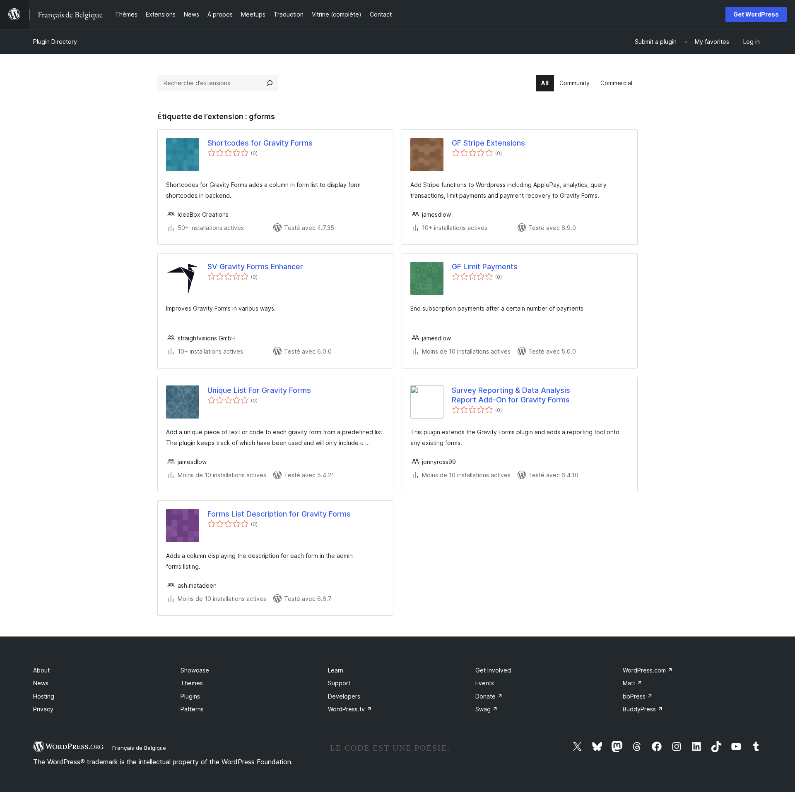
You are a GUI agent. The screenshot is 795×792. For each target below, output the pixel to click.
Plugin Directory (55, 41)
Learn (335, 670)
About (41, 670)
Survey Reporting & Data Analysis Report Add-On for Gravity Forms (511, 395)
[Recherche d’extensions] (269, 83)
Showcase (195, 670)
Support (339, 683)
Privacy (43, 709)
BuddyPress (643, 709)
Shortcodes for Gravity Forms (260, 143)
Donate (489, 696)
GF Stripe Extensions (488, 143)
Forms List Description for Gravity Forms (279, 514)
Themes (192, 683)
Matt (632, 683)
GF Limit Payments (485, 266)
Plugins (190, 696)
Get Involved (493, 670)
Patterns (192, 709)
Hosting (43, 696)
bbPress (638, 696)
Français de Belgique (139, 747)
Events (484, 683)
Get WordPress (756, 14)
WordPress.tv (350, 709)
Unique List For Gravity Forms (259, 390)
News (40, 683)
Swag (486, 709)
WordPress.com (648, 670)
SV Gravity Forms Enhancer (255, 266)
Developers (344, 696)
